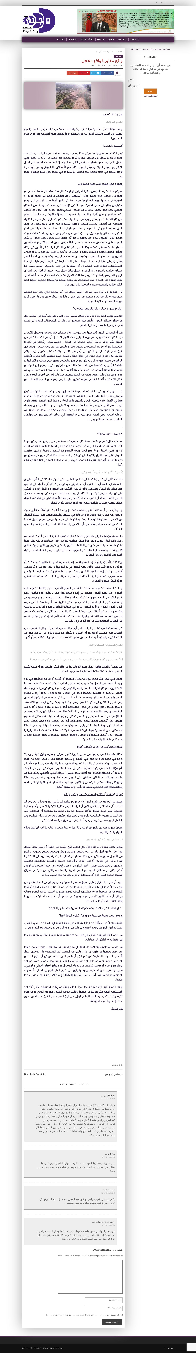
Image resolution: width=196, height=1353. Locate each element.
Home (112, 51)
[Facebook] (156, 2)
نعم (130, 79)
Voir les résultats (150, 96)
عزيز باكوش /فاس (114, 65)
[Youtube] (166, 2)
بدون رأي (133, 85)
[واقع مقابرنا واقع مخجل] (73, 95)
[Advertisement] (73, 1042)
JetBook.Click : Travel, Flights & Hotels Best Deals (150, 49)
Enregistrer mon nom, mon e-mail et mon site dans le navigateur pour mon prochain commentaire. (83, 1315)
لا (128, 82)
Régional (119, 51)
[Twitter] (161, 2)
